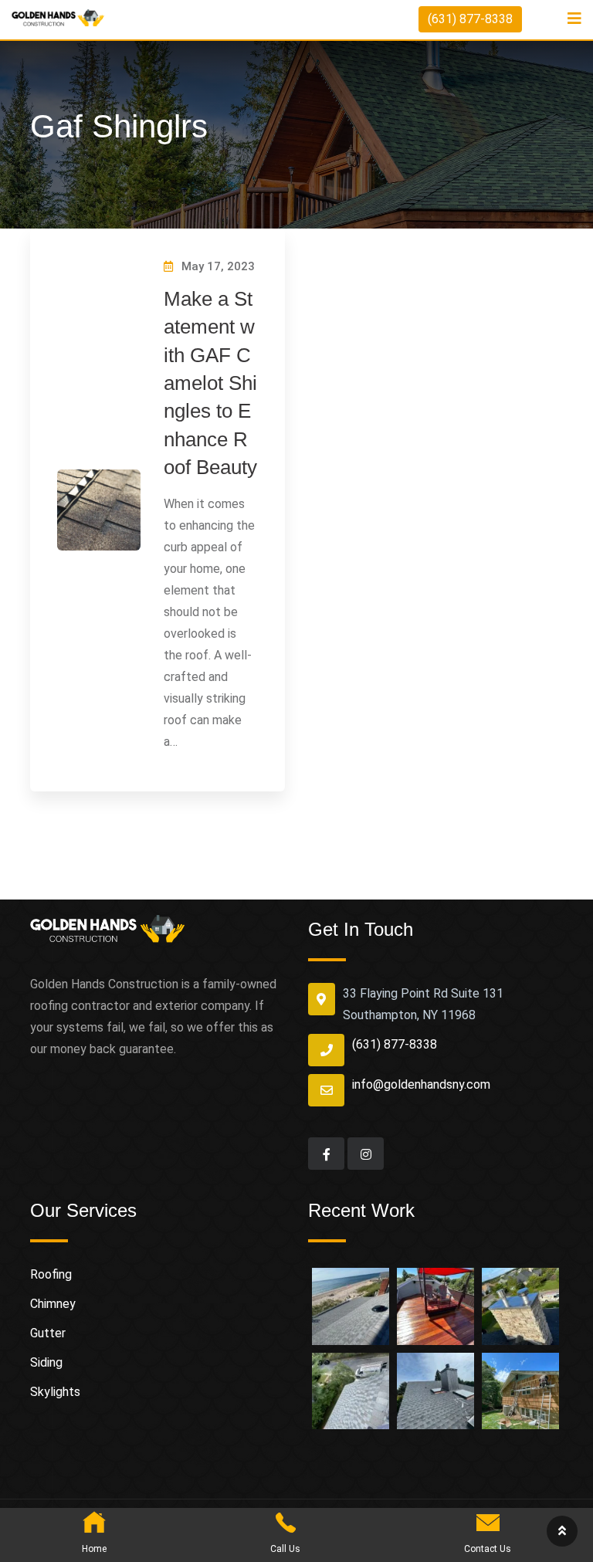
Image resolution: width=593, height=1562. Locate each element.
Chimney (53, 1303)
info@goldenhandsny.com (421, 1084)
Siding (46, 1362)
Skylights (55, 1391)
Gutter (48, 1333)
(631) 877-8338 (470, 19)
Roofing (51, 1274)
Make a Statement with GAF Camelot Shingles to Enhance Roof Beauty (210, 383)
